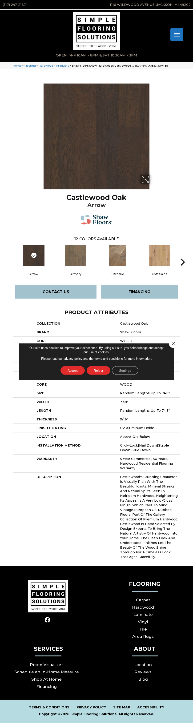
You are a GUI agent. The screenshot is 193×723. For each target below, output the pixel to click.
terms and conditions (108, 358)
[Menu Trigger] (176, 34)
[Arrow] (34, 255)
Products (62, 65)
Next (182, 255)
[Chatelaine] (160, 255)
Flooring (30, 65)
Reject (98, 370)
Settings (125, 370)
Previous (10, 255)
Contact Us (56, 292)
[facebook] (47, 620)
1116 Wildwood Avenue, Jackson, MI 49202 (150, 5)
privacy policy (73, 358)
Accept (73, 370)
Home (17, 65)
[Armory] (76, 255)
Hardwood (46, 65)
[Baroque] (118, 255)
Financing (139, 292)
